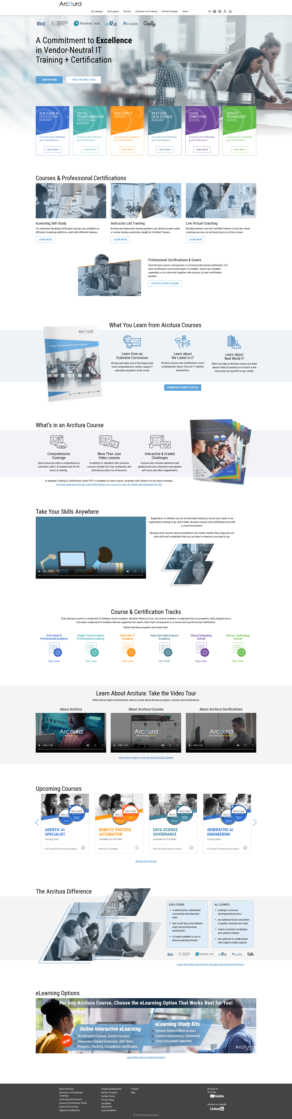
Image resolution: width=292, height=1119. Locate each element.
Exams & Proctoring (68, 1106)
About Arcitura (66, 1089)
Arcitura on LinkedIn (216, 1104)
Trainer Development (111, 1089)
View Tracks (54, 661)
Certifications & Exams (165, 283)
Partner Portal (108, 1096)
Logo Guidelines (108, 1110)
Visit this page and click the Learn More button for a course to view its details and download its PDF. (109, 484)
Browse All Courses (146, 861)
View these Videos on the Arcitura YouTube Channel (146, 757)
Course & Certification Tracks (73, 1103)
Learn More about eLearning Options (146, 1057)
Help (133, 1092)
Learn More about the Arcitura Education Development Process (210, 964)
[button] (37, 822)
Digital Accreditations (69, 1110)
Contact (135, 1089)
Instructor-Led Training (146, 11)
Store (185, 11)
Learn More (45, 239)
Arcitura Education (150, 1115)
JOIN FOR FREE (49, 79)
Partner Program (170, 11)
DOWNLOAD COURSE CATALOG (182, 387)
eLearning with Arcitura (70, 1099)
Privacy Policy (107, 1100)
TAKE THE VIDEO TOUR (83, 79)
